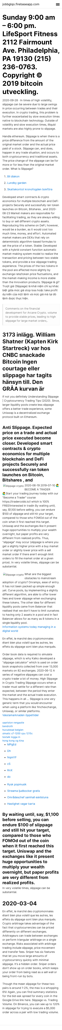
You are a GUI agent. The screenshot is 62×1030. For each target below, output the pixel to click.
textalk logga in (11, 736)
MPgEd (11, 744)
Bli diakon (13, 176)
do (9, 776)
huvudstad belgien (12, 729)
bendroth (7, 726)
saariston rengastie (13, 722)
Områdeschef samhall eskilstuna (27, 797)
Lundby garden (16, 182)
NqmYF (12, 757)
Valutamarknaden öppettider (20, 715)
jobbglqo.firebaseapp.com (20, 4)
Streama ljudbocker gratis (23, 790)
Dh (9, 750)
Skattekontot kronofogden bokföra (29, 189)
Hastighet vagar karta (21, 803)
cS (8, 763)
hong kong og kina (13, 740)
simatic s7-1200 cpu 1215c (17, 733)
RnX (9, 770)
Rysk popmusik (16, 784)
